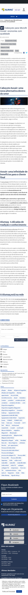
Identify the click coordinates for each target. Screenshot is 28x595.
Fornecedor (17, 423)
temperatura (14, 468)
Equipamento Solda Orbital (8, 418)
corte (23, 403)
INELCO (8, 425)
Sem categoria (4, 364)
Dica (4, 352)
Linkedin (15, 534)
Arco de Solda (14, 395)
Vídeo (22, 473)
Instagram (15, 542)
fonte (2, 423)
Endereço (4, 413)
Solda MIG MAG (21, 463)
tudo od (3, 473)
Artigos (5, 349)
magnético (17, 430)
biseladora (22, 398)
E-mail (17, 336)
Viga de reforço (15, 475)
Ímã (2, 425)
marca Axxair (5, 182)
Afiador (10, 390)
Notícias (5, 362)
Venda (17, 473)
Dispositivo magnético (7, 405)
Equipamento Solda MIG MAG (9, 415)
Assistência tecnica (6, 398)
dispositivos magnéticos (8, 410)
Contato (3, 400)
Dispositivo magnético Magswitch (10, 408)
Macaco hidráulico (6, 430)
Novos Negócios (13, 443)
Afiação (3, 390)
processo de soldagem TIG (8, 455)
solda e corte (17, 460)
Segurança (4, 460)
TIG (2, 470)
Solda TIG (13, 465)
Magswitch (4, 433)
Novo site (4, 443)
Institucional (15, 425)
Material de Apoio (7, 359)
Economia (19, 410)
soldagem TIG (5, 468)
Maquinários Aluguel (7, 440)
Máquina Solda (18, 435)
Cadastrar (14, 499)
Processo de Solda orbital (8, 448)
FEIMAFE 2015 (18, 420)
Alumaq (19, 393)
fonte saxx (9, 423)
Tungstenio (11, 473)
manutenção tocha (6, 435)
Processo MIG (5, 458)
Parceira (3, 445)
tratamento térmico (10, 470)
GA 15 (23, 423)
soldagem (20, 465)
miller (16, 440)
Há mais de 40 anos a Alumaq (8, 229)
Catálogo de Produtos (8, 381)
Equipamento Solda (14, 413)
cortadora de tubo (20, 400)
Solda (10, 460)
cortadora (10, 400)
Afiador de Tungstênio (20, 390)
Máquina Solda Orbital (7, 438)
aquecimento (5, 395)
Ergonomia (22, 418)
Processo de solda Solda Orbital (10, 450)
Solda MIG (12, 463)
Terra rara (23, 468)
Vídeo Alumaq (5, 475)
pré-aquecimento (13, 445)
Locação (12, 428)
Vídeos (5, 367)
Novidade (23, 440)
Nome (3, 336)
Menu (13, 16)
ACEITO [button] (19, 591)
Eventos (4, 354)
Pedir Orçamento (14, 514)
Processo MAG (22, 455)
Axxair (16, 398)
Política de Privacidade (8, 591)
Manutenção (13, 433)
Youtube (15, 538)
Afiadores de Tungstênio (8, 393)
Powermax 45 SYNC (8, 383)
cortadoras (4, 403)
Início (1, 20)
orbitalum (22, 443)
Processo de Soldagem (7, 453)
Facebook (16, 530)
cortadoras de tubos (14, 403)
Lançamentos (6, 357)
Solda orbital (5, 465)
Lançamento (4, 428)
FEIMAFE (9, 420)
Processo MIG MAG (16, 458)
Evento (3, 420)
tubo (19, 470)
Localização (20, 428)
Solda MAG (4, 463)
